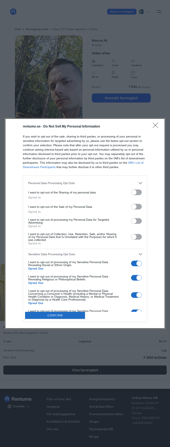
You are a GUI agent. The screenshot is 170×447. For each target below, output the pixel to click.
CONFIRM (55, 315)
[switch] (136, 192)
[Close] (157, 127)
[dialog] (85, 224)
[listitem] (85, 183)
